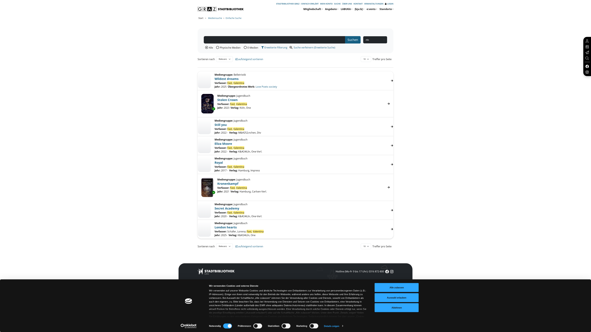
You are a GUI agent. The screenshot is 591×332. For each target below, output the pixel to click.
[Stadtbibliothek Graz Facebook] (587, 66)
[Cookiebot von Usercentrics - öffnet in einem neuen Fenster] (188, 326)
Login (390, 3)
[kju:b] (359, 9)
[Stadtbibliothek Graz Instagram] (587, 72)
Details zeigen (331, 326)
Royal (219, 162)
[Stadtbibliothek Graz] (221, 9)
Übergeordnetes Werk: (241, 86)
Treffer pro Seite (382, 59)
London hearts (226, 227)
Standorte (386, 9)
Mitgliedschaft (312, 9)
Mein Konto (326, 3)
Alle (211, 47)
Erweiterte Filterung (275, 47)
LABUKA (346, 9)
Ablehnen (397, 307)
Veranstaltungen (373, 3)
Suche (337, 3)
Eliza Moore (223, 144)
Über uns (347, 3)
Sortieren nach (206, 59)
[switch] (257, 325)
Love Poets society (266, 86)
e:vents (371, 9)
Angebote (331, 9)
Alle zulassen (397, 287)
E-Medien (252, 47)
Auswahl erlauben (396, 297)
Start (200, 18)
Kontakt (358, 3)
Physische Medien (230, 47)
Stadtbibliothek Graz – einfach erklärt (297, 3)
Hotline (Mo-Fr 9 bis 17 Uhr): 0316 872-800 (360, 271)
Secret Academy (227, 208)
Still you (221, 125)
